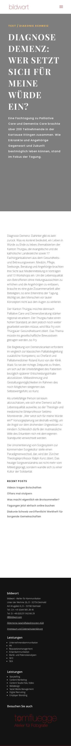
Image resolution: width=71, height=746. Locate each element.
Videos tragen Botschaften (24, 487)
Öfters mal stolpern (19, 493)
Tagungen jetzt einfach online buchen (31, 505)
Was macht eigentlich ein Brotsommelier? (33, 499)
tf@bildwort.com (14, 617)
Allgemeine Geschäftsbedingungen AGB (25, 622)
